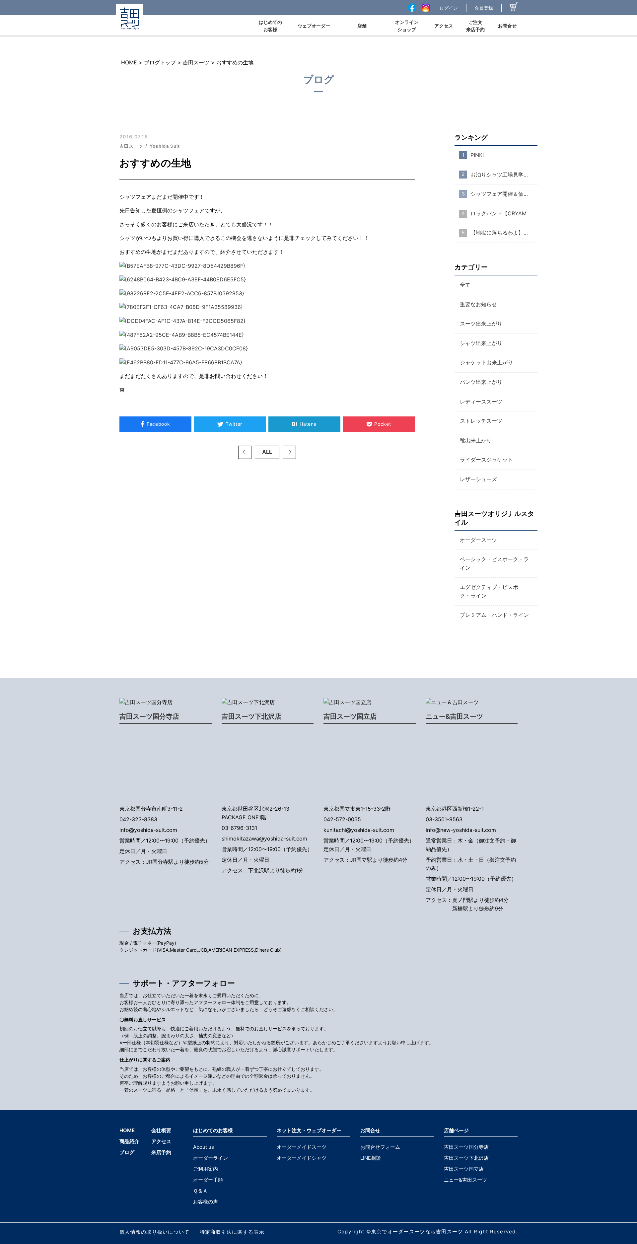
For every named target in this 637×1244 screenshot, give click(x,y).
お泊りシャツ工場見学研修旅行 (503, 174)
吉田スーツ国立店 (350, 716)
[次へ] (289, 452)
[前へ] (244, 452)
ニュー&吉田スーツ (454, 716)
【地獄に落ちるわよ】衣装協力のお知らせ (503, 232)
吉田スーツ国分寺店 (149, 716)
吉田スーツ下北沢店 (251, 716)
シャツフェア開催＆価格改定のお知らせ (503, 193)
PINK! (477, 155)
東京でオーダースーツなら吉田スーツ (417, 1231)
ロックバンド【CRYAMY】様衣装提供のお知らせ (503, 213)
